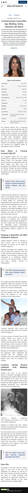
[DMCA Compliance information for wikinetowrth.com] (14, 489)
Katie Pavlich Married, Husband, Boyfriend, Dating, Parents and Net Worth (15, 184)
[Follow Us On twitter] (3, 2)
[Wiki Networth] (14, 6)
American (24, 89)
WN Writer (14, 48)
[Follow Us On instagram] (6, 2)
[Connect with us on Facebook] (1, 2)
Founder (24, 92)
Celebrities (16, 15)
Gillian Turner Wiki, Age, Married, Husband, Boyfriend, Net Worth (15, 455)
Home (10, 15)
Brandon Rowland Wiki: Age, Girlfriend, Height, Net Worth (15, 272)
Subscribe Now (23, 2)
